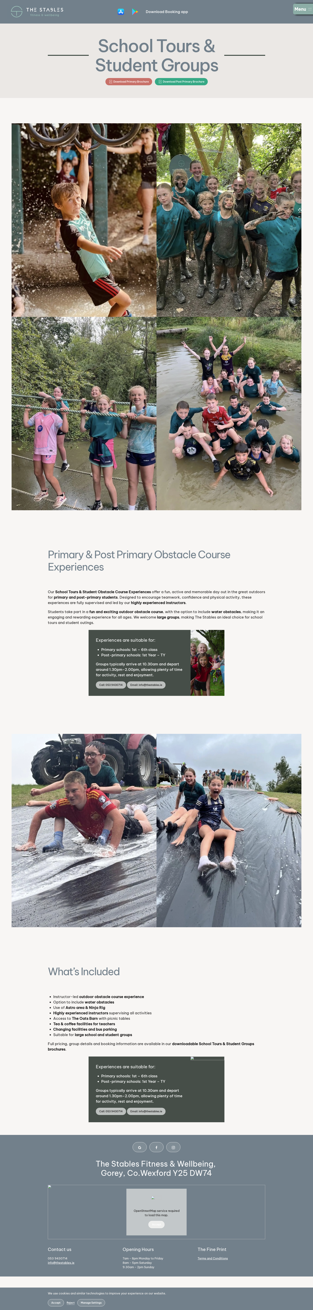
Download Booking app (167, 11)
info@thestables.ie (61, 1263)
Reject (71, 1302)
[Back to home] (36, 12)
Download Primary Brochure (131, 81)
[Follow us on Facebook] (156, 1147)
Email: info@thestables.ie (146, 685)
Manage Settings (91, 1302)
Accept (156, 1224)
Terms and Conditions (213, 1258)
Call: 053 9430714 (111, 685)
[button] (303, 9)
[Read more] (120, 11)
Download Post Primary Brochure (183, 81)
